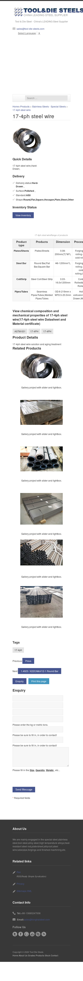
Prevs (28, 660)
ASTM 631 (19, 331)
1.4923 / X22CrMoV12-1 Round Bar (39, 671)
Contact (54, 955)
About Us (23, 955)
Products (25, 106)
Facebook (20, 934)
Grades (31, 955)
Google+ (26, 934)
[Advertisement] (41, 64)
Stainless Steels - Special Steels (49, 106)
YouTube (32, 934)
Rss (19, 872)
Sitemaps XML (24, 891)
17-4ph (18, 650)
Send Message (23, 789)
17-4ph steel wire (22, 109)
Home (16, 106)
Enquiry (19, 681)
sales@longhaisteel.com (37, 919)
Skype (38, 934)
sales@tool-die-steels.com (30, 28)
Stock (47, 955)
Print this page (38, 681)
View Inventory (23, 215)
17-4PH (34, 331)
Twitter (15, 934)
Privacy (20, 883)
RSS (44, 934)
